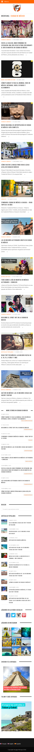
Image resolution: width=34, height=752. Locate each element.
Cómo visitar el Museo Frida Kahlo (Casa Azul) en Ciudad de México (16, 492)
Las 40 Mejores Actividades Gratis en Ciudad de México (15, 481)
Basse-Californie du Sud (8, 79)
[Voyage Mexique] (17, 7)
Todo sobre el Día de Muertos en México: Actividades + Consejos (17, 458)
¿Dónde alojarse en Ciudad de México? (20, 582)
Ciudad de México (6, 39)
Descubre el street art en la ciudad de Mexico (15, 427)
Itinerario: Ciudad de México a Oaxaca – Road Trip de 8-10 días (17, 437)
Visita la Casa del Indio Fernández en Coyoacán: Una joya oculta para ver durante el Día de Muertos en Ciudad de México (16, 45)
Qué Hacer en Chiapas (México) (17, 540)
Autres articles (6, 276)
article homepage (6, 389)
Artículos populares (7, 352)
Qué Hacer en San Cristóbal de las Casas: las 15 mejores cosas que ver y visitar (20, 600)
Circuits (3, 199)
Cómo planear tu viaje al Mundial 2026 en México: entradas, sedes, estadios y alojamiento (15, 85)
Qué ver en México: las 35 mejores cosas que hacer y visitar (17, 448)
